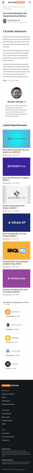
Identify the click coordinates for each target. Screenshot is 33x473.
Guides (4, 424)
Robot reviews (6, 417)
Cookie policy (5, 440)
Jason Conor (8, 155)
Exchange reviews (7, 420)
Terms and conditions (8, 436)
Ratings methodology (8, 404)
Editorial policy (6, 401)
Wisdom (10, 385)
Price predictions (6, 413)
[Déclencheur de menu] (3, 2)
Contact (4, 397)
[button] (30, 2)
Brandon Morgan (15, 102)
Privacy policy (5, 433)
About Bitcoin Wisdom (8, 394)
